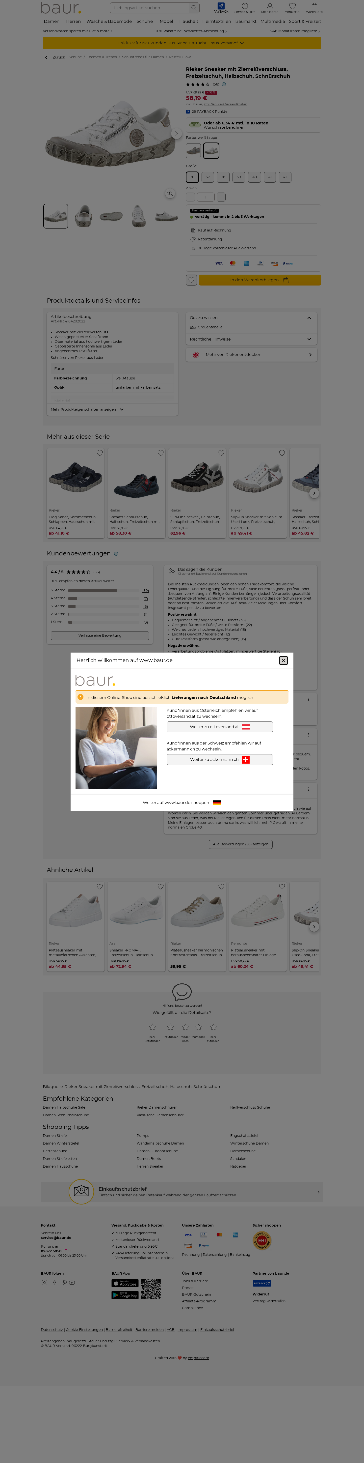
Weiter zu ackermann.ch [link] (214, 759)
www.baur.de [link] (177, 802)
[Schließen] (283, 660)
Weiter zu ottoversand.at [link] (214, 727)
